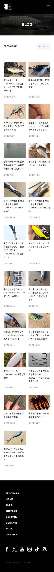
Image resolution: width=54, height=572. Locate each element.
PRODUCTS (12, 493)
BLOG (9, 505)
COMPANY (11, 517)
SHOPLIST (11, 511)
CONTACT (11, 523)
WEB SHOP (12, 535)
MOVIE (9, 499)
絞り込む (42, 46)
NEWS (9, 529)
